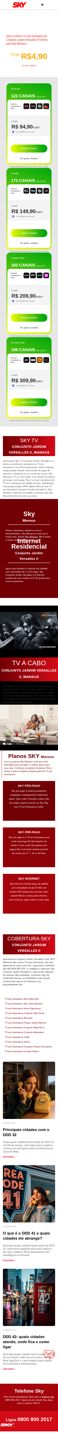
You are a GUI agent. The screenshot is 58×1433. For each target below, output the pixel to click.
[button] (42, 5)
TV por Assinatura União (17, 1037)
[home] (19, 5)
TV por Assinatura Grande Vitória (22, 1051)
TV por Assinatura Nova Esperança (23, 1008)
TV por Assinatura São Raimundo (22, 999)
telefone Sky (48, 1396)
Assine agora (29, 65)
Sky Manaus (31, 536)
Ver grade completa (29, 158)
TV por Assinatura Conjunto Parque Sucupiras (28, 1046)
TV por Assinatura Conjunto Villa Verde (24, 1013)
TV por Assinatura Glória (17, 1042)
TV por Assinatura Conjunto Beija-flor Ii (24, 1027)
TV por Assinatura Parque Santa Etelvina (25, 1022)
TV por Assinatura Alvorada (19, 1018)
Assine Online (29, 148)
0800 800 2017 (34, 1419)
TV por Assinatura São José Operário (24, 1003)
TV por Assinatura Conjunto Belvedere (24, 1032)
